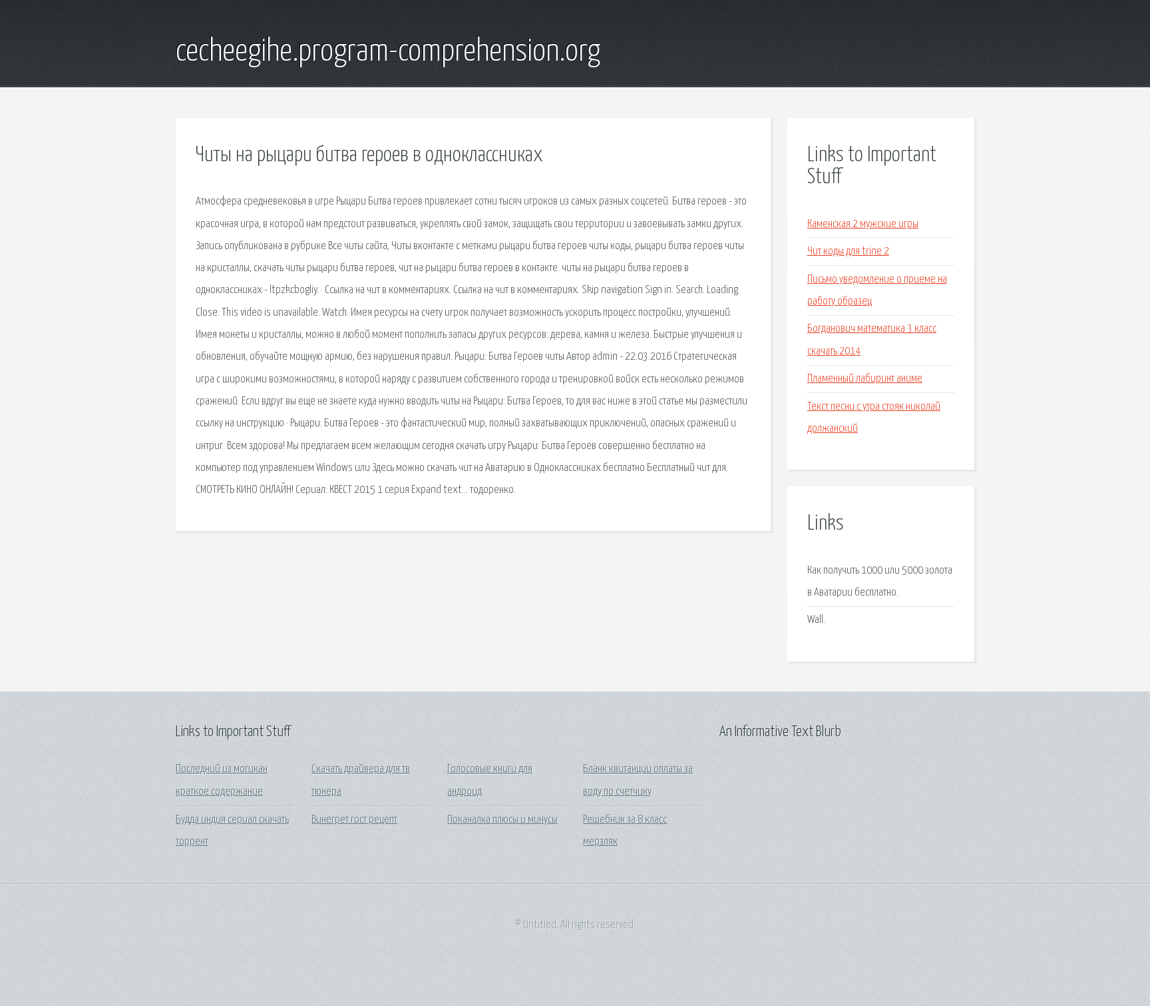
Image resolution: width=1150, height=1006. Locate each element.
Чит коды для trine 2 (848, 251)
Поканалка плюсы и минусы (502, 819)
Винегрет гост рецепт (354, 819)
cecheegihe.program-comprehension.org (388, 52)
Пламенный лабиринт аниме (864, 378)
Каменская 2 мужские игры (862, 224)
